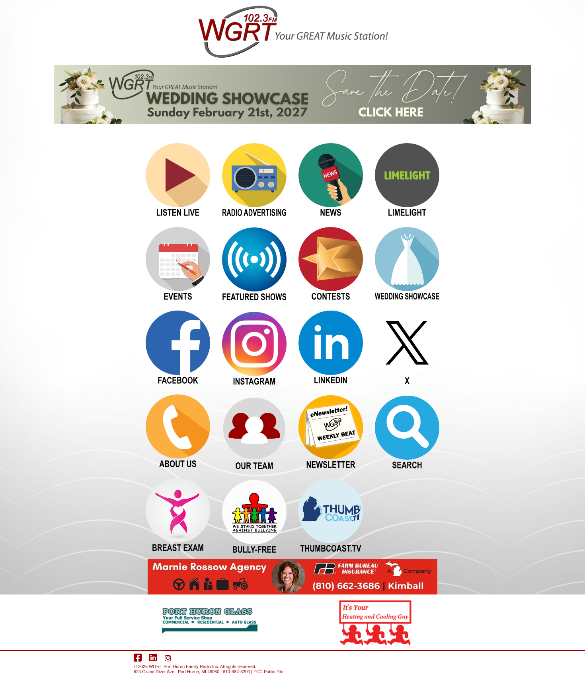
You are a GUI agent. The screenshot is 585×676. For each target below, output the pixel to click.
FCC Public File (268, 671)
